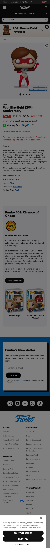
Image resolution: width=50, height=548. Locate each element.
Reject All (23, 539)
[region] (23, 531)
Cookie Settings (23, 544)
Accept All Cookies (23, 533)
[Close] (41, 518)
